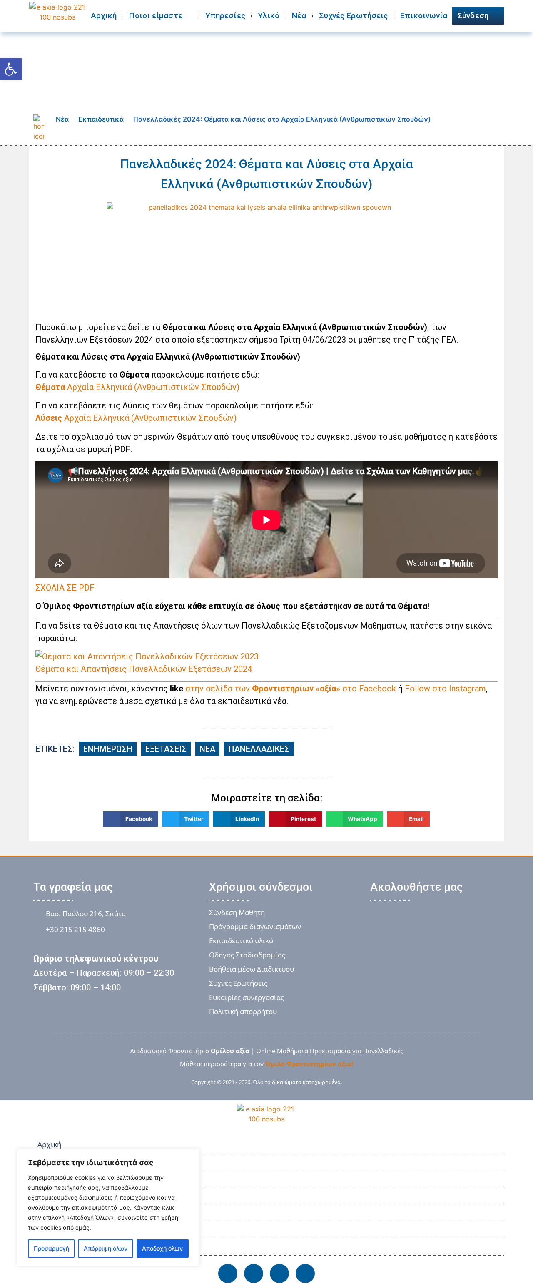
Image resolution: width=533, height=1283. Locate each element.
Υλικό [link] (269, 15)
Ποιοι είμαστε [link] (155, 15)
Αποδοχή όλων (162, 1248)
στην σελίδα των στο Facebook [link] (290, 689)
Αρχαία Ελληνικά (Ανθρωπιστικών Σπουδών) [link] (137, 387)
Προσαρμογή (51, 1248)
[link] (11, 69)
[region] (108, 1207)
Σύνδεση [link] (472, 15)
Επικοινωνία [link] (423, 15)
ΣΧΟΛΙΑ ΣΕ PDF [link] (65, 588)
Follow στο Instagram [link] (445, 689)
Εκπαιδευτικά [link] (101, 119)
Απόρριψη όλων (105, 1248)
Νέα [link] (299, 15)
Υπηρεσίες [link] (225, 15)
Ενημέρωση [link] (107, 749)
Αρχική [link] (104, 15)
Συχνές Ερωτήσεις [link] (353, 15)
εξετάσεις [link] (166, 749)
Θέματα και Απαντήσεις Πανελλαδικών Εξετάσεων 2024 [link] (143, 669)
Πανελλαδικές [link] (258, 749)
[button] (130, 819)
